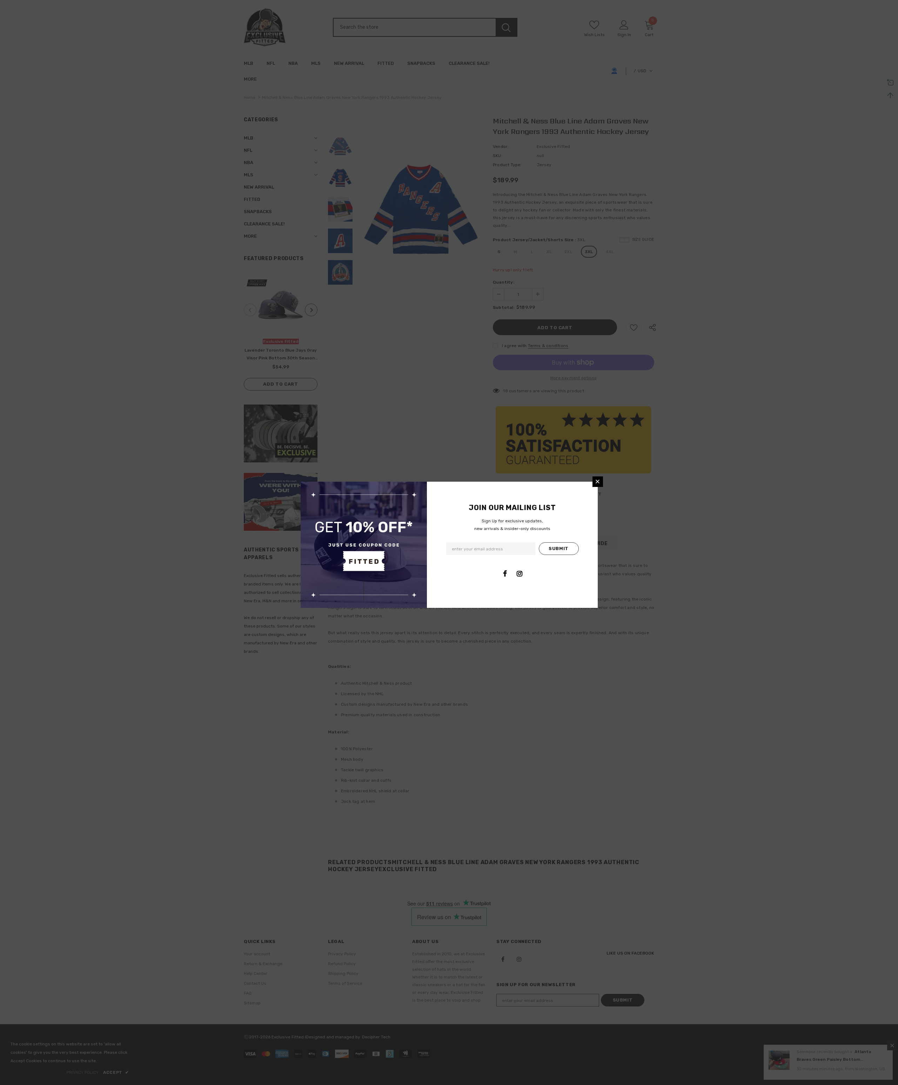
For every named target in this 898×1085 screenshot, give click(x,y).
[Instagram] (519, 573)
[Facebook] (505, 573)
